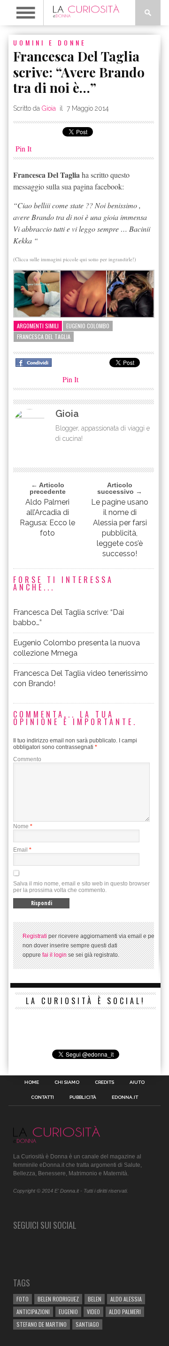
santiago (87, 1324)
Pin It (23, 148)
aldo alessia (126, 1299)
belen (94, 1299)
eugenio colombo (87, 326)
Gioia (49, 108)
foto (22, 1299)
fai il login (54, 955)
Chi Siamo (66, 1082)
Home (31, 1082)
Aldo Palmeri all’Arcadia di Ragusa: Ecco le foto (47, 517)
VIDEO (93, 1312)
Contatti (42, 1097)
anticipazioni (33, 1312)
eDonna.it (125, 1097)
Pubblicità (82, 1097)
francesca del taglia (43, 336)
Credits (104, 1082)
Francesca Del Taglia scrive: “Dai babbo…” (68, 617)
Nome (21, 826)
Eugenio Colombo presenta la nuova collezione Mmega (76, 648)
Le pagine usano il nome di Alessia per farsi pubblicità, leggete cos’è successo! (119, 528)
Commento (27, 759)
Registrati (35, 936)
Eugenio (68, 1312)
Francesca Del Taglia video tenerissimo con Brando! (80, 678)
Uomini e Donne (49, 42)
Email (20, 850)
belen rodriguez (58, 1299)
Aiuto (137, 1082)
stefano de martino (41, 1324)
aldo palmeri (125, 1312)
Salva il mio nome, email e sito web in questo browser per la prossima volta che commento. (81, 886)
